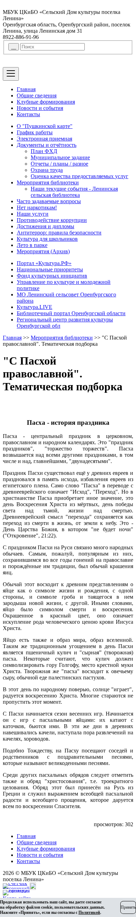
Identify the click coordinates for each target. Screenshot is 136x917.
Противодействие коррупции (52, 220)
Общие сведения (36, 95)
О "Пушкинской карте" (45, 126)
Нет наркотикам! (37, 207)
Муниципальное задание (60, 157)
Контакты (28, 114)
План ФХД (44, 151)
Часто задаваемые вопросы (49, 201)
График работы (35, 132)
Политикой (89, 912)
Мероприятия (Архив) (43, 251)
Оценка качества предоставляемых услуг (79, 176)
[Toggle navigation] (11, 74)
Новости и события (40, 108)
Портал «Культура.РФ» (44, 263)
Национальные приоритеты (50, 269)
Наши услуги (32, 214)
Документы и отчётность (46, 145)
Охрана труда (47, 170)
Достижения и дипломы (45, 226)
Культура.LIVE (34, 307)
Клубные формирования (46, 102)
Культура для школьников (47, 239)
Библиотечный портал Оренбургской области (71, 313)
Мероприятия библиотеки (48, 182)
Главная (26, 89)
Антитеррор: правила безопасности (59, 233)
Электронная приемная (44, 139)
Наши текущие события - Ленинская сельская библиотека (74, 192)
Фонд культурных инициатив (52, 276)
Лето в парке (32, 245)
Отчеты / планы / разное (59, 164)
